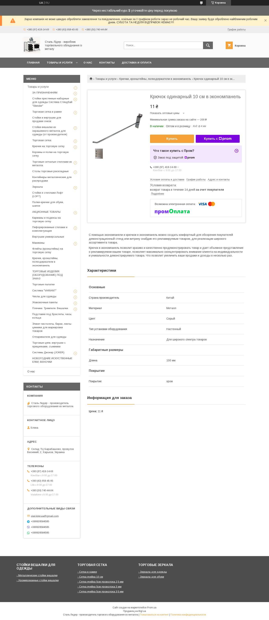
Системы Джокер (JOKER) (48, 352)
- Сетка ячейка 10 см (90, 576)
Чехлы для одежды (44, 296)
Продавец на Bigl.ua (134, 611)
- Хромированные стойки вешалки (38, 580)
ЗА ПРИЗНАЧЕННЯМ (44, 92)
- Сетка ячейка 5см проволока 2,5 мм (100, 581)
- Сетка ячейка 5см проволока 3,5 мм (100, 591)
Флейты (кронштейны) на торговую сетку (47, 250)
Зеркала (37, 186)
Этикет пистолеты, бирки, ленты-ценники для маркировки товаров (52, 327)
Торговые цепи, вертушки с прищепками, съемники (49, 344)
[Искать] (208, 45)
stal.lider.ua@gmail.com (45, 515)
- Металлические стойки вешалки (37, 575)
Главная (33, 62)
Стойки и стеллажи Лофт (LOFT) (47, 194)
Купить (172, 138)
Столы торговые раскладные (50, 171)
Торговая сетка (41, 140)
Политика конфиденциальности (188, 614)
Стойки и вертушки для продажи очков (46, 119)
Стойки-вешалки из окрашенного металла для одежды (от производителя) (49, 131)
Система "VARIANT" (44, 290)
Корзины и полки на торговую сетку (50, 154)
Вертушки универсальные (48, 236)
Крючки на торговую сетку (48, 146)
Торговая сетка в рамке (47, 111)
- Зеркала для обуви (151, 576)
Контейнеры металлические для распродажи (51, 179)
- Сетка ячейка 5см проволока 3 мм (99, 586)
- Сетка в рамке (87, 571)
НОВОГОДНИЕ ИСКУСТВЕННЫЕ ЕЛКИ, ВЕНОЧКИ (52, 360)
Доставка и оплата (136, 62)
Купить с (211, 138)
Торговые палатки (43, 284)
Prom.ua (151, 607)
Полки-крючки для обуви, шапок (48, 204)
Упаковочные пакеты (45, 302)
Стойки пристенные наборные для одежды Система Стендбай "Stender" (52, 102)
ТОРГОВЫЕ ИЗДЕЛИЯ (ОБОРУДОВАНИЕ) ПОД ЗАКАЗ (47, 275)
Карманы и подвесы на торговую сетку (46, 219)
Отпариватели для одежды (49, 336)
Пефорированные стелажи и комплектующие (49, 229)
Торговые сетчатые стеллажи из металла (52, 163)
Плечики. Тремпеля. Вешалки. (50, 308)
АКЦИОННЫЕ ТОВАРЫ (46, 211)
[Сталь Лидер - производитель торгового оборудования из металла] (31, 52)
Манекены (38, 242)
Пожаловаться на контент (154, 614)
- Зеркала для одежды (152, 571)
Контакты (107, 62)
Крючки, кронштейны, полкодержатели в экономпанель (155, 78)
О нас (87, 62)
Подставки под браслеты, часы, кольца (52, 316)
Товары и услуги (59, 62)
